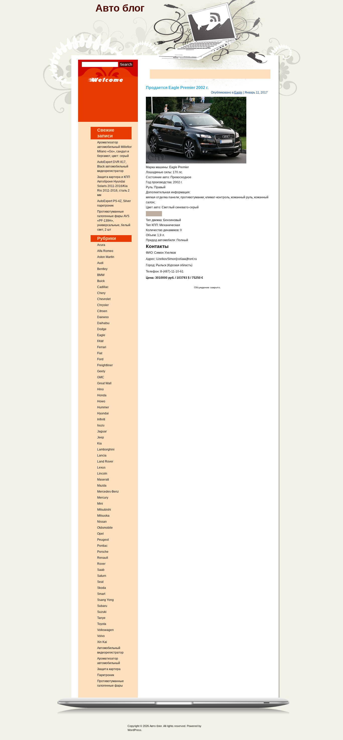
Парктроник (105, 675)
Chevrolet (103, 299)
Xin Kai (102, 642)
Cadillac (102, 287)
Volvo (101, 636)
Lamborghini (106, 449)
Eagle (101, 335)
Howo (101, 401)
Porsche (102, 551)
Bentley (102, 269)
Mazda (101, 485)
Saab (100, 570)
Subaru (102, 606)
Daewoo (103, 317)
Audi (100, 263)
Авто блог (120, 8)
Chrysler (103, 305)
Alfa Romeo (105, 251)
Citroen (102, 311)
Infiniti (101, 419)
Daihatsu (103, 323)
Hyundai (103, 413)
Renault (102, 558)
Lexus (101, 467)
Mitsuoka (103, 515)
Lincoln (102, 473)
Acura (101, 245)
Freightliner (105, 365)
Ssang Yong (105, 600)
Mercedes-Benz (108, 491)
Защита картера (109, 669)
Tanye (101, 618)
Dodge (101, 329)
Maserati (103, 479)
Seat (100, 582)
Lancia (101, 455)
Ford (100, 359)
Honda (101, 395)
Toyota (101, 624)
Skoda (101, 588)
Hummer (103, 407)
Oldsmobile (105, 527)
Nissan (102, 521)
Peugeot (103, 539)
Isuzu (100, 425)
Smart (101, 594)
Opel (100, 533)
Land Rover (105, 461)
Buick (101, 281)
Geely (101, 371)
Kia (99, 443)
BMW (100, 275)
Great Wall (104, 383)
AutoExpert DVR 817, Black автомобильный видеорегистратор (112, 166)
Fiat (99, 353)
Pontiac (102, 545)
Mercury (102, 497)
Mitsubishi (104, 509)
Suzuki (101, 612)
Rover (101, 564)
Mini (100, 503)
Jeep (100, 437)
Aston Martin (105, 257)
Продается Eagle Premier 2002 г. (177, 87)
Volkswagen (105, 630)
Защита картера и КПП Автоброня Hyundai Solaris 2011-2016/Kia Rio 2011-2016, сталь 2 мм (113, 186)
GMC (100, 377)
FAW (100, 341)
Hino (100, 389)
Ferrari (101, 347)
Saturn (101, 576)
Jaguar (102, 431)
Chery (101, 293)
